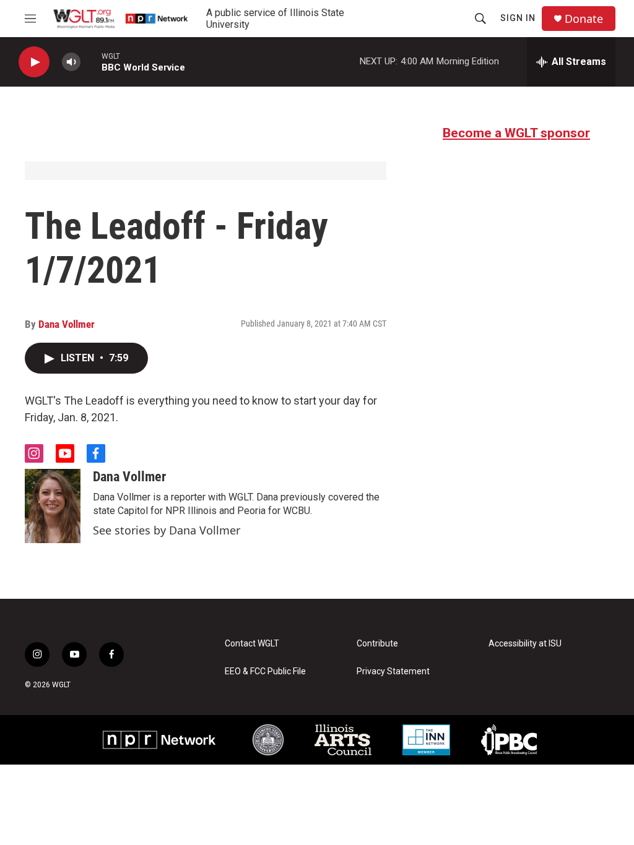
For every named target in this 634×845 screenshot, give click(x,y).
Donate (584, 18)
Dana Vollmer (66, 324)
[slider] (91, 61)
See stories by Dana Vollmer (166, 530)
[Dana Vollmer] (52, 506)
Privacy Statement (393, 671)
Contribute (377, 643)
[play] (34, 62)
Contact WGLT (252, 643)
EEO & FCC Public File (265, 671)
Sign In (518, 18)
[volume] (71, 62)
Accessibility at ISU (525, 643)
